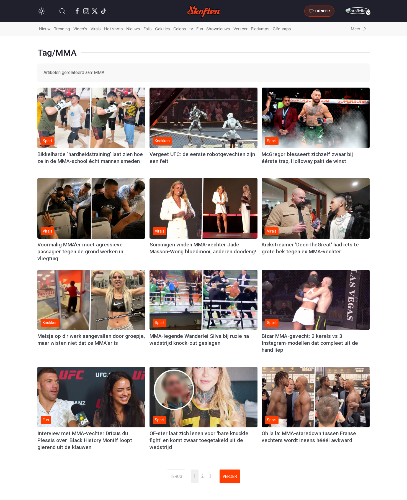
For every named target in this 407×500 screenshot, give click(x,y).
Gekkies (162, 28)
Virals (96, 28)
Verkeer (240, 28)
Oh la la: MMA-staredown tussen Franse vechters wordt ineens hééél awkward (309, 436)
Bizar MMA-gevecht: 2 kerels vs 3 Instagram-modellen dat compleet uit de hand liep (310, 343)
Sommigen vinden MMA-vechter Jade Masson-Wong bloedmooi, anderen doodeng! (203, 248)
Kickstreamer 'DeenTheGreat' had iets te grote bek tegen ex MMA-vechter (310, 248)
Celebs (179, 28)
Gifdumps (282, 28)
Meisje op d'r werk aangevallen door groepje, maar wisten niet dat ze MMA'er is (91, 339)
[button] (62, 11)
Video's (80, 28)
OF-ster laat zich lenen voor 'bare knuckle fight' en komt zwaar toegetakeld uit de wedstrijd (199, 440)
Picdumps (260, 28)
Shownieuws (218, 28)
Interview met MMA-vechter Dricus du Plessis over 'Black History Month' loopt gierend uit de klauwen (84, 440)
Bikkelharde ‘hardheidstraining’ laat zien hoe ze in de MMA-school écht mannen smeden (90, 157)
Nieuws (133, 28)
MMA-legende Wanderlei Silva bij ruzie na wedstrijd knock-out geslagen (199, 339)
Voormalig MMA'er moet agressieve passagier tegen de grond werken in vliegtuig (80, 251)
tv (191, 28)
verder (230, 476)
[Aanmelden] (357, 10)
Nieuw (45, 28)
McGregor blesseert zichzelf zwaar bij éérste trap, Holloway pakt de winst (307, 157)
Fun (199, 28)
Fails (147, 28)
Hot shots (113, 28)
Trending (62, 28)
